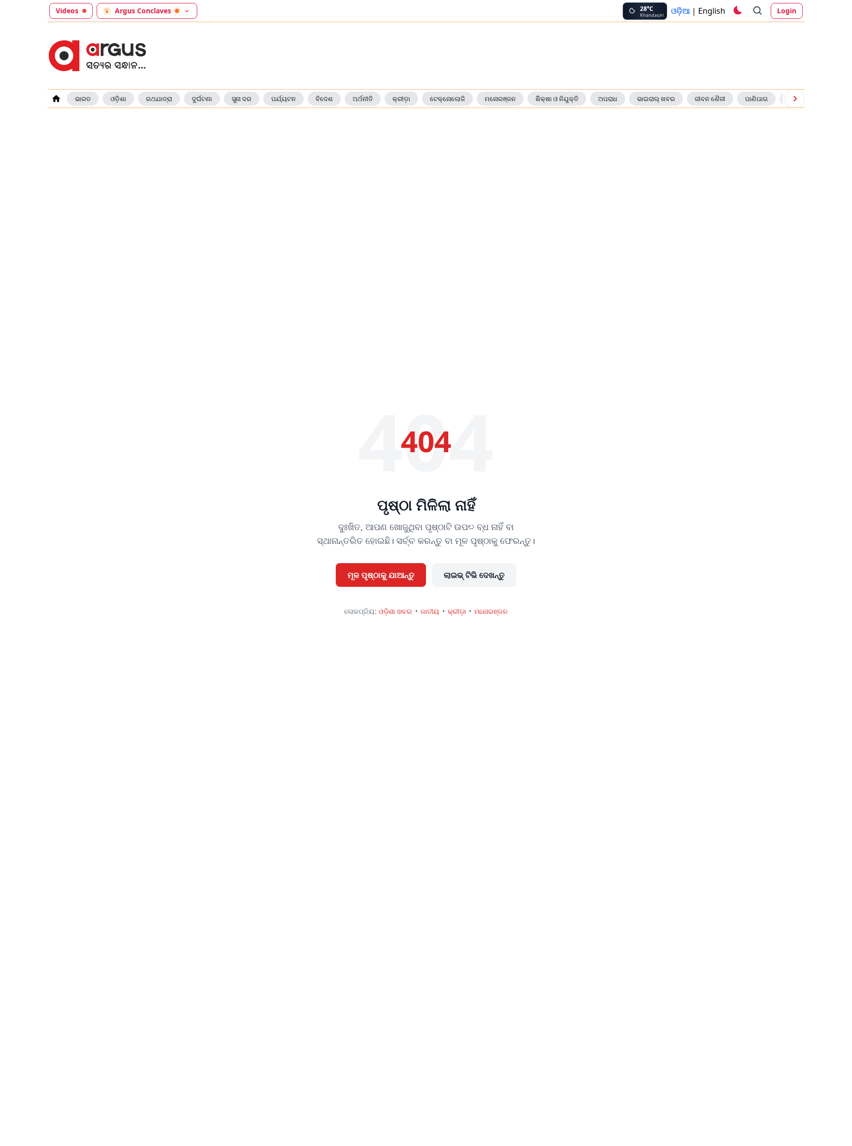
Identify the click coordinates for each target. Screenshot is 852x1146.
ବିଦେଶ (324, 98)
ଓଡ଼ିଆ (680, 10)
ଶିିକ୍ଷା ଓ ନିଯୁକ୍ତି (556, 98)
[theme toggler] (737, 11)
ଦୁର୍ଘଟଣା (202, 98)
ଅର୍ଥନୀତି (363, 98)
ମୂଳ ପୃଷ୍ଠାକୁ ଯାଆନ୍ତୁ (381, 575)
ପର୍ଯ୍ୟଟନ (283, 98)
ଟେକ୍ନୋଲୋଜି (447, 98)
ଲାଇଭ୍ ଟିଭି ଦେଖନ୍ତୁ (474, 575)
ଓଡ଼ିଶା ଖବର (395, 611)
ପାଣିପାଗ (756, 98)
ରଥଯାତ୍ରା (159, 98)
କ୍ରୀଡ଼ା (401, 98)
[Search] (758, 11)
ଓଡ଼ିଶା (118, 98)
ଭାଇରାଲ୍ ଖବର (656, 98)
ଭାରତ (83, 98)
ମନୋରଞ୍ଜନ (500, 98)
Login (786, 10)
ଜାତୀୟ (430, 611)
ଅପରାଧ (607, 98)
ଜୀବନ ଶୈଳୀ (710, 98)
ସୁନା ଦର (241, 98)
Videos (67, 10)
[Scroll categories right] (795, 98)
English (711, 10)
